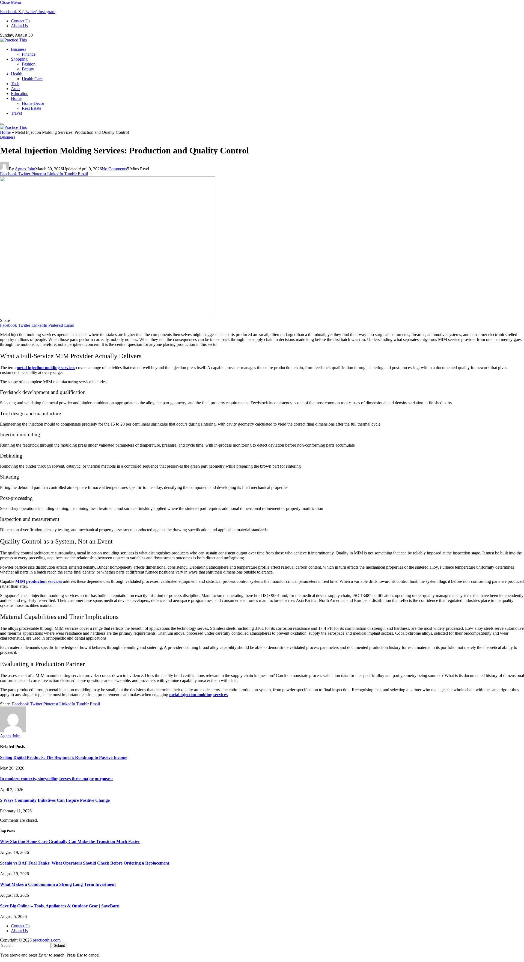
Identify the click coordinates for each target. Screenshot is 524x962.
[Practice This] (13, 40)
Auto (15, 88)
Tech (15, 83)
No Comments (114, 169)
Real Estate (31, 108)
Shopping (19, 59)
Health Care (32, 78)
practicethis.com (47, 940)
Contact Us (20, 21)
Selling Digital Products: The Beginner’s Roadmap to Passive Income (63, 757)
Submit (59, 945)
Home (16, 98)
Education (19, 93)
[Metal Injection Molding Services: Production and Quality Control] (107, 315)
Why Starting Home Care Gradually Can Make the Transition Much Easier (70, 841)
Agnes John (25, 169)
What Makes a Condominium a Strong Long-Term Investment (58, 884)
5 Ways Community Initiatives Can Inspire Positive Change (55, 800)
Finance (28, 54)
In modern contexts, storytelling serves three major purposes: (56, 778)
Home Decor (33, 103)
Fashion (28, 64)
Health (16, 74)
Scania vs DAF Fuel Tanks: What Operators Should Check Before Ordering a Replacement (84, 863)
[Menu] (2, 124)
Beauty (28, 69)
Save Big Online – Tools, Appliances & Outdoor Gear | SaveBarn (60, 906)
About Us (19, 25)
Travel (16, 113)
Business (18, 49)
